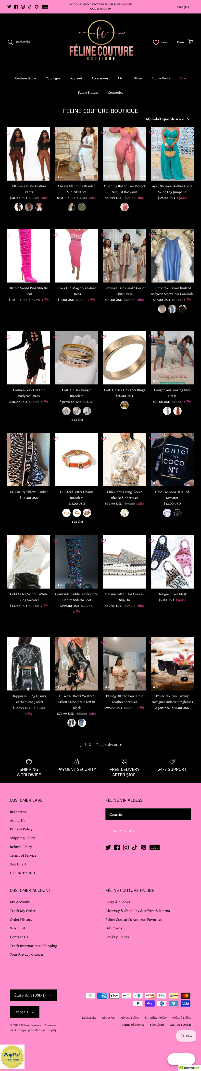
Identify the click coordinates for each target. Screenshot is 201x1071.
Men (121, 78)
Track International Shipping (33, 945)
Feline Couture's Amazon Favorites (133, 919)
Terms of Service (23, 855)
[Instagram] (23, 7)
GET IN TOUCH (22, 873)
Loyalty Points (117, 937)
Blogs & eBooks (117, 901)
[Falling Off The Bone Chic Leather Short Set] (124, 663)
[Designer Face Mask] (172, 562)
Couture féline (25, 78)
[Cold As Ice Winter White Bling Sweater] (28, 562)
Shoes (138, 78)
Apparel (76, 78)
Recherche (18, 811)
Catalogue (53, 78)
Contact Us (19, 937)
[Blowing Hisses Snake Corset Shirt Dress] (124, 256)
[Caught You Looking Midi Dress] (172, 357)
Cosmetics (115, 92)
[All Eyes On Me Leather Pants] (28, 154)
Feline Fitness (88, 92)
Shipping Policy (22, 838)
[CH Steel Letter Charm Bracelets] (76, 460)
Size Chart (18, 864)
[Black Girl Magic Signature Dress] (76, 256)
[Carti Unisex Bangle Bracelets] (76, 357)
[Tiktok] (30, 7)
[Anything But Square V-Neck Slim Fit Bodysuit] (124, 154)
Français (183, 7)
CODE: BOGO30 (100, 8)
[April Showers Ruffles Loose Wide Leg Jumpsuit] (172, 154)
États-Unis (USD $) (30, 995)
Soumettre (123, 831)
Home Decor (161, 78)
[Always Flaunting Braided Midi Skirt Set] (76, 154)
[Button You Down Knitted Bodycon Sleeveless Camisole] (172, 256)
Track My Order (23, 910)
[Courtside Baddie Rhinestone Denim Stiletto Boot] (76, 562)
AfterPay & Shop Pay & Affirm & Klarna (137, 910)
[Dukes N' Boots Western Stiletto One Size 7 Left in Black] (76, 663)
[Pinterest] (36, 7)
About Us (17, 820)
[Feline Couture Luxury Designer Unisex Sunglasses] (172, 663)
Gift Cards (113, 928)
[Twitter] (9, 7)
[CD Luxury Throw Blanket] (28, 460)
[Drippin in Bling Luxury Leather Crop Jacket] (28, 663)
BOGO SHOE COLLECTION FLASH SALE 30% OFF (101, 4)
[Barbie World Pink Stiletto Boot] (28, 256)
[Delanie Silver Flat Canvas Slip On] (124, 562)
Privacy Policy (21, 829)
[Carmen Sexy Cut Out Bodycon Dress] (28, 357)
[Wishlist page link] (156, 42)
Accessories (99, 78)
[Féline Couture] (100, 42)
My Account (20, 901)
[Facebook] (16, 7)
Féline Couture (31, 1025)
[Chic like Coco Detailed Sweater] (172, 460)
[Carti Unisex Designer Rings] (124, 357)
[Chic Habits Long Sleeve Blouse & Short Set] (124, 460)
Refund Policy (21, 846)
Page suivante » (109, 744)
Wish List (17, 928)
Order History (21, 919)
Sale (183, 78)
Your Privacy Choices (27, 954)
